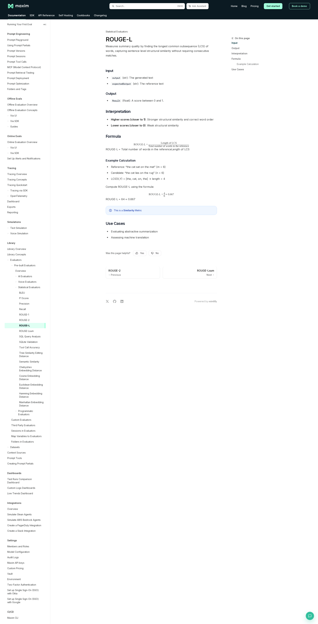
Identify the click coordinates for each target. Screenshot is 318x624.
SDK (32, 15)
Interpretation (239, 53)
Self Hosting (66, 15)
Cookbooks (83, 15)
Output (235, 48)
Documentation (17, 15)
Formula (236, 58)
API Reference (46, 15)
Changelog (100, 15)
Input (235, 42)
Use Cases (238, 69)
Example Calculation (248, 64)
